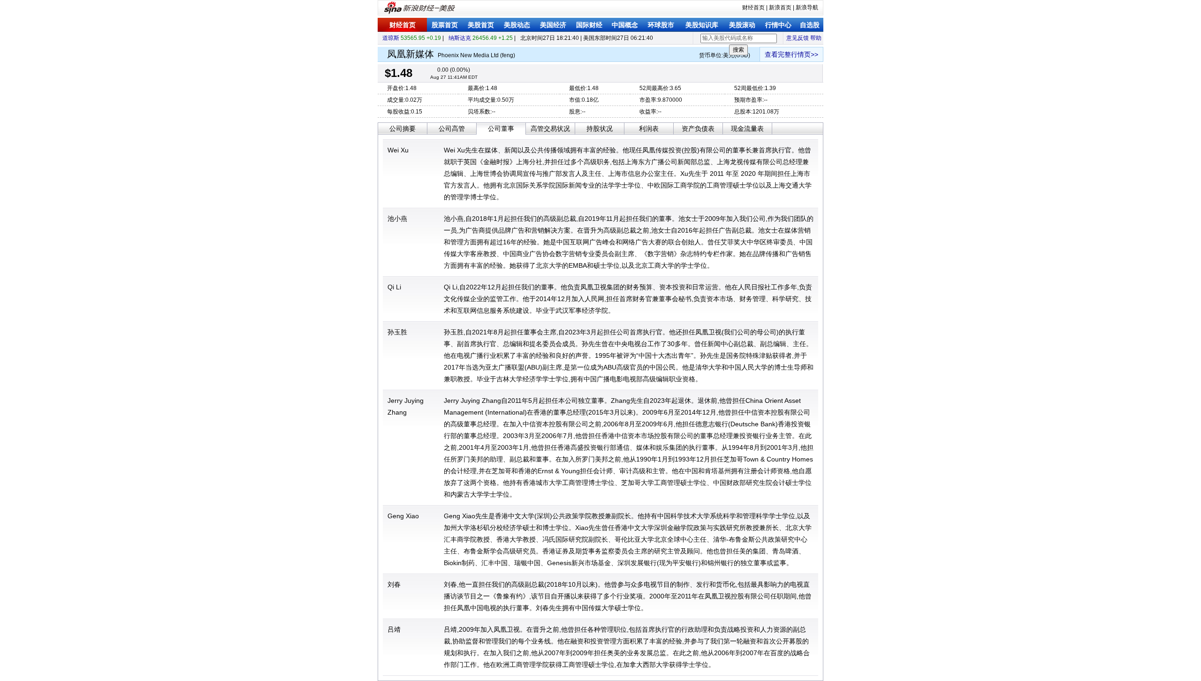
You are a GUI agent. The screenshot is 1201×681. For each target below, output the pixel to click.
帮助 (815, 38)
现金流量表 (747, 128)
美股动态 (517, 25)
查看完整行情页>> (791, 54)
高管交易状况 (550, 128)
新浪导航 (807, 7)
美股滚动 (742, 25)
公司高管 (452, 128)
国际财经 (589, 25)
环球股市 (661, 25)
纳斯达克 (459, 38)
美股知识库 (701, 25)
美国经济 (553, 25)
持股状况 (599, 128)
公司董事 (501, 128)
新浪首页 (780, 7)
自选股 (810, 25)
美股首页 (481, 25)
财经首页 (753, 7)
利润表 (649, 128)
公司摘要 (402, 128)
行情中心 (778, 25)
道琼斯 (390, 38)
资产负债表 (698, 128)
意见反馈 (797, 38)
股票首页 (445, 25)
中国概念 (625, 25)
